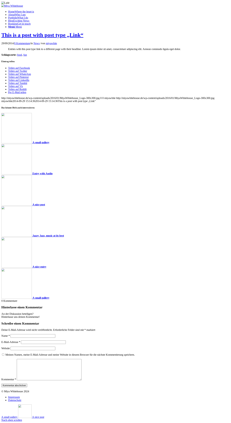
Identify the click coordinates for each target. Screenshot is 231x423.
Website (5, 348)
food (19, 54)
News (36, 43)
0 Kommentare (22, 43)
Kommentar (8, 379)
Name (5, 335)
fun (25, 54)
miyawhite (51, 43)
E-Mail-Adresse (10, 342)
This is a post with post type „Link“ (42, 35)
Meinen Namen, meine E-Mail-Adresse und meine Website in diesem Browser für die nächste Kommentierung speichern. (70, 354)
